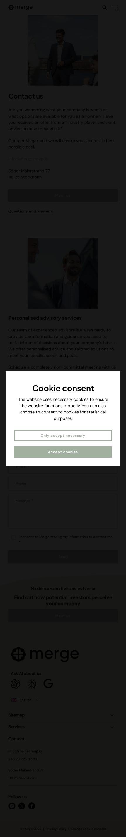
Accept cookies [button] (63, 452)
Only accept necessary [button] (63, 435)
